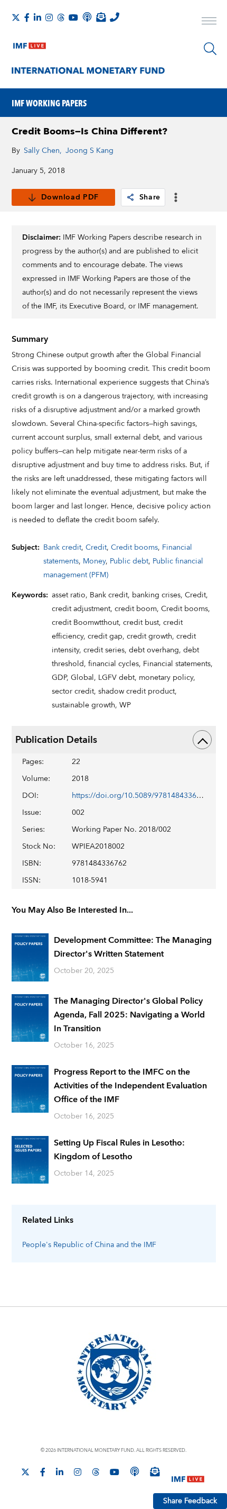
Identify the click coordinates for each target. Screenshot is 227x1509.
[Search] (210, 48)
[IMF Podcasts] (134, 1471)
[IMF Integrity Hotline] (114, 17)
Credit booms (134, 547)
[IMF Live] (30, 43)
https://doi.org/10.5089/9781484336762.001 (148, 795)
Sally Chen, (43, 150)
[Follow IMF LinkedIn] (37, 17)
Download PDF (70, 197)
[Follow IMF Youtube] (73, 17)
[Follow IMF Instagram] (49, 17)
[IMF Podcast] (87, 17)
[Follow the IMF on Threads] (60, 17)
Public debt (129, 561)
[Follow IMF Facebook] (27, 17)
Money (94, 561)
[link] (130, 197)
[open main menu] (209, 22)
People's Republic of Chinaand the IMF (89, 1245)
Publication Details (56, 740)
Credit (96, 547)
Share (150, 197)
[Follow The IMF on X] (16, 17)
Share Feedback (190, 1501)
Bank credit (62, 547)
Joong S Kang (89, 150)
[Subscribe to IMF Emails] (101, 17)
